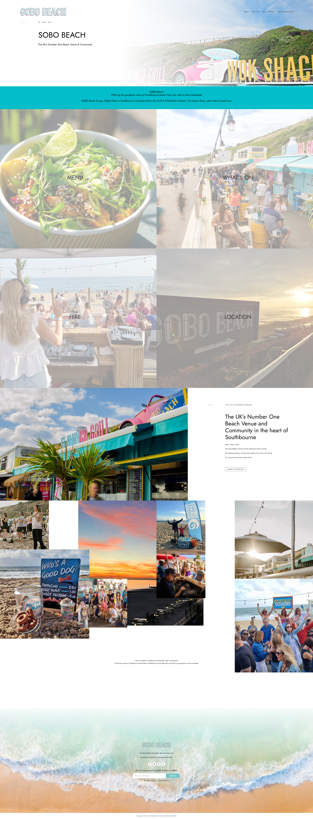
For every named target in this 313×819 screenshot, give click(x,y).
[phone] (163, 764)
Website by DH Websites (171, 816)
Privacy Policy (162, 816)
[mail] (159, 764)
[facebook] (150, 764)
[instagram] (154, 764)
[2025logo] (43, 4)
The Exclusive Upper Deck (243, 457)
